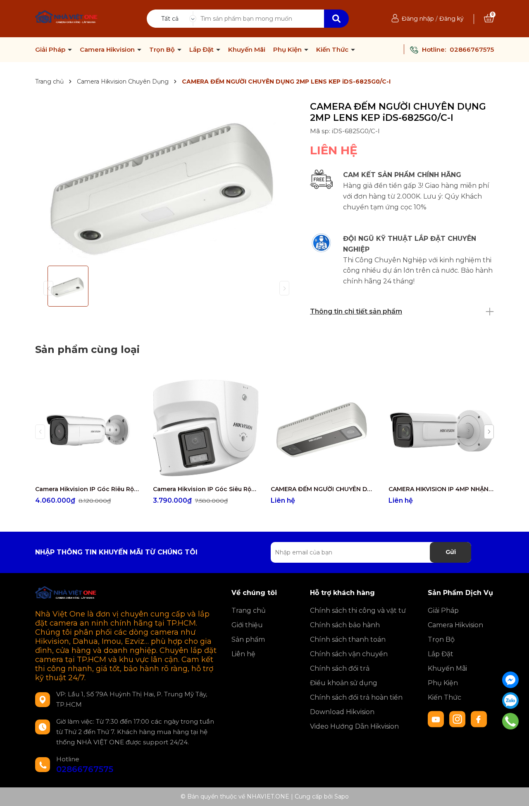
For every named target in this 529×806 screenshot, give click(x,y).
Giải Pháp (51, 49)
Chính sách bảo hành (345, 625)
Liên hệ (243, 654)
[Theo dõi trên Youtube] (437, 718)
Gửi (451, 552)
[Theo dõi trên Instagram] (458, 718)
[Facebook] (510, 680)
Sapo (341, 796)
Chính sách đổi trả (339, 668)
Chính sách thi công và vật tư (358, 610)
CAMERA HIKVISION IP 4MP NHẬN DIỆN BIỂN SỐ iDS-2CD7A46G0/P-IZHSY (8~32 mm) (441, 489)
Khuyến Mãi (246, 49)
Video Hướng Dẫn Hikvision (354, 726)
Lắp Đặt (202, 49)
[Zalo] (510, 700)
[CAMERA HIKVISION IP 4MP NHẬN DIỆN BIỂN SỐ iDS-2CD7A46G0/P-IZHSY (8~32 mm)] (441, 428)
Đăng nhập (418, 18)
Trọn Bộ (162, 49)
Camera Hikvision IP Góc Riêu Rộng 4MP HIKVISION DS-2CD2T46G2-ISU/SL (88, 489)
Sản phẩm (248, 639)
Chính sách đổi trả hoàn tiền (356, 697)
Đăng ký (451, 18)
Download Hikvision (342, 712)
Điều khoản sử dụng (343, 683)
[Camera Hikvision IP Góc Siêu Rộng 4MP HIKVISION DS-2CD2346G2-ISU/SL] (205, 428)
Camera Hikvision (108, 49)
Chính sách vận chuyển (349, 654)
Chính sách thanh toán (348, 639)
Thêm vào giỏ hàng (93, 473)
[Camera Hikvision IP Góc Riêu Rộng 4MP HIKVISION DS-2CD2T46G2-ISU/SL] (88, 428)
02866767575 (472, 49)
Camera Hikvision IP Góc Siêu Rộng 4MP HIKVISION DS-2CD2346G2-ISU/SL (205, 489)
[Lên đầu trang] (514, 791)
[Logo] (66, 18)
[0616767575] (510, 721)
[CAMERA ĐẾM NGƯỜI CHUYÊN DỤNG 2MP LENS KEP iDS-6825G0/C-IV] (323, 428)
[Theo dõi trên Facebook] (479, 718)
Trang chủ (248, 610)
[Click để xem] (166, 180)
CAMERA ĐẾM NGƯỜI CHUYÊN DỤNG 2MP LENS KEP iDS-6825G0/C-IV (323, 489)
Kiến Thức (333, 49)
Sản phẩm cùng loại (87, 349)
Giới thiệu (247, 625)
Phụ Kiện (288, 49)
